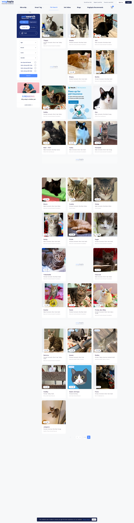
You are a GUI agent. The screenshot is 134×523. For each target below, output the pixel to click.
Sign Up (121, 2)
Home (19, 12)
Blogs (79, 7)
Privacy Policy (86, 519)
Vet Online (67, 7)
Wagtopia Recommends (95, 7)
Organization (33, 22)
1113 (85, 437)
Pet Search (53, 7)
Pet (24, 22)
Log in (128, 2)
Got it (94, 519)
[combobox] (28, 42)
